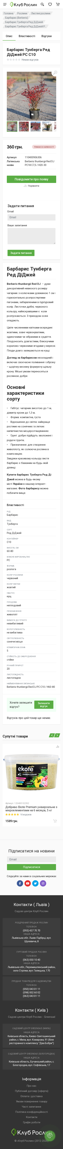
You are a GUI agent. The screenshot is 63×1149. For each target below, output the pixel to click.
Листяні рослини (40, 13)
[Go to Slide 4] (47, 126)
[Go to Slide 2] (24, 126)
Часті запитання (31, 1106)
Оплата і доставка (31, 1096)
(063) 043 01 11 (31, 996)
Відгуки (46, 36)
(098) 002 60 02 (31, 992)
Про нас (31, 1085)
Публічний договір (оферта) (31, 1091)
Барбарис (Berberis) (16, 17)
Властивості (27, 36)
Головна (8, 13)
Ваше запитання (17, 225)
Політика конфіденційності (31, 1111)
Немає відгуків (30, 59)
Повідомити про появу (31, 179)
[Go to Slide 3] (35, 126)
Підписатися (31, 867)
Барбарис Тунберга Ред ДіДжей (24, 22)
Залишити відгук (44, 705)
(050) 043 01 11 (31, 989)
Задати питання (21, 253)
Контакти (31, 1117)
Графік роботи (31, 1122)
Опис (9, 36)
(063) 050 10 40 (31, 959)
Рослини (22, 13)
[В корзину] (55, 821)
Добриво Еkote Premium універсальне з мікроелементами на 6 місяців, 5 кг (31, 808)
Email (11, 211)
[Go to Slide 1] (12, 126)
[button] (31, 96)
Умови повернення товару (31, 1101)
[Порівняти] (57, 746)
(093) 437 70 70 (31, 930)
